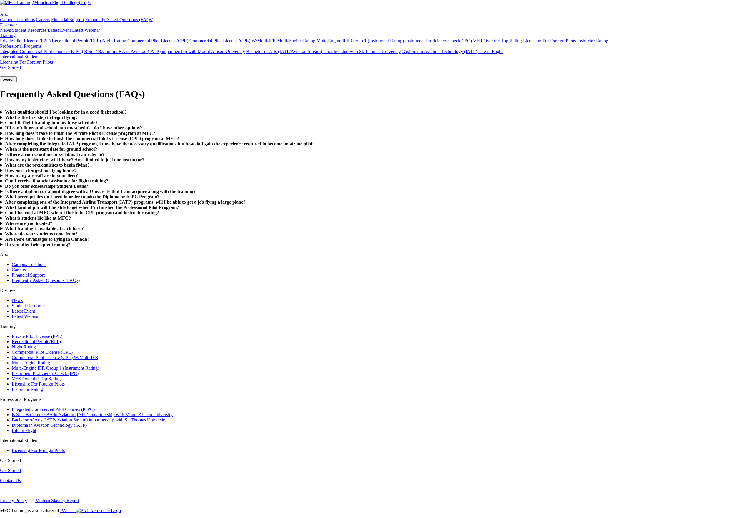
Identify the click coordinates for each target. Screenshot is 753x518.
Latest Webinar (86, 30)
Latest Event (59, 30)
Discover (8, 24)
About (6, 14)
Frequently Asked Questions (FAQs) (119, 19)
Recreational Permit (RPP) (76, 40)
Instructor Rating (592, 40)
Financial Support (67, 19)
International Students (20, 56)
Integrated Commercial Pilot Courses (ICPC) (41, 51)
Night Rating (114, 40)
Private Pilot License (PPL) (25, 40)
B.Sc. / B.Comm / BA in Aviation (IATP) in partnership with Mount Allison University (164, 51)
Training (8, 35)
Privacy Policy (13, 500)
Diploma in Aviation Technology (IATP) (439, 51)
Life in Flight (490, 51)
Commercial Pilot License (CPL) (157, 40)
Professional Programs (20, 46)
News (5, 30)
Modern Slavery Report (57, 500)
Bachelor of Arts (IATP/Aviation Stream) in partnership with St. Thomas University (323, 51)
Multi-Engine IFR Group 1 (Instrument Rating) (360, 40)
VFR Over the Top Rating (497, 40)
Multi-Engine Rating (296, 40)
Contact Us (10, 480)
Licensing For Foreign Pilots (549, 40)
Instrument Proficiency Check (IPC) (438, 40)
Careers (43, 19)
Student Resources (29, 30)
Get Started (10, 67)
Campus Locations (17, 19)
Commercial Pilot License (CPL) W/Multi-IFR (232, 40)
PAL (68, 510)
